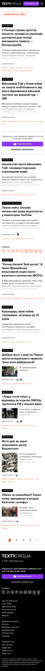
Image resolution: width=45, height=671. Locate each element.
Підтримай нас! (8, 642)
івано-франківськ (30, 298)
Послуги (5, 624)
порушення (34, 121)
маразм (5, 528)
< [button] (3, 540)
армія (5, 482)
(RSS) (9, 604)
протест (17, 384)
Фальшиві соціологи (10, 627)
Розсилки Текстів (9, 609)
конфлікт (12, 479)
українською (18, 662)
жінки (13, 239)
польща (31, 68)
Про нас (5, 601)
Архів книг (6, 653)
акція (41, 298)
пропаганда (7, 71)
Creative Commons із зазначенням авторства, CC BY (25, 661)
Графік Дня (6, 648)
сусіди (16, 71)
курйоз (32, 525)
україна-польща (26, 71)
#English (5, 615)
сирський (27, 195)
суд (41, 121)
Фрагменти (7, 26)
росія (15, 425)
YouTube (6, 239)
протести (6, 525)
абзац (5, 479)
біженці (5, 68)
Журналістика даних (12, 203)
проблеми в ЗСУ (9, 342)
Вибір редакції (8, 612)
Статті (4, 604)
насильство (21, 68)
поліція (29, 384)
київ (4, 121)
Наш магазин (7, 645)
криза (13, 68)
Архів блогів (7, 650)
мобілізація (12, 121)
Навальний (7, 425)
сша (37, 479)
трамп (20, 479)
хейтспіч (31, 239)
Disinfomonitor (8, 633)
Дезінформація (8, 630)
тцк (4, 124)
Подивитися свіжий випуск (22, 149)
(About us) (13, 601)
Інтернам (5, 636)
